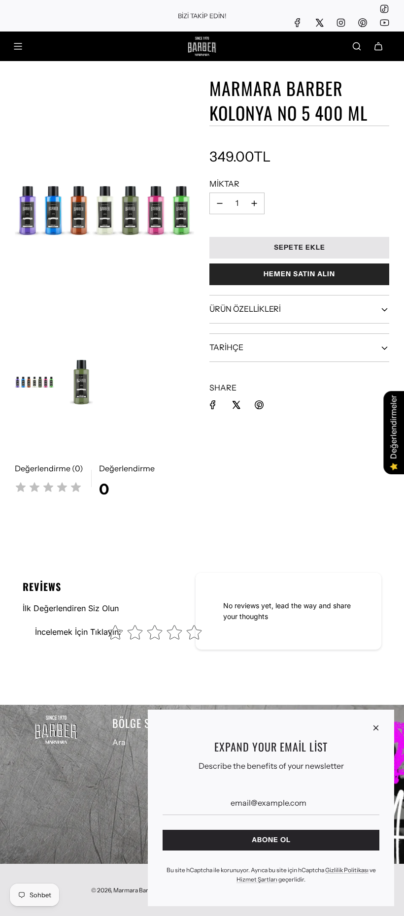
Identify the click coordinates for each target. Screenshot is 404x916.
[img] (48, 489)
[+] (254, 203)
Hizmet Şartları (256, 879)
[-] (220, 203)
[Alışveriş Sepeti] (378, 46)
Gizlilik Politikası (347, 870)
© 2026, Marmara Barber (124, 890)
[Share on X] (236, 405)
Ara (119, 742)
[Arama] (357, 46)
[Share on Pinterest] (259, 405)
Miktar (224, 184)
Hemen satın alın (299, 273)
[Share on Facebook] (213, 405)
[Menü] (18, 46)
